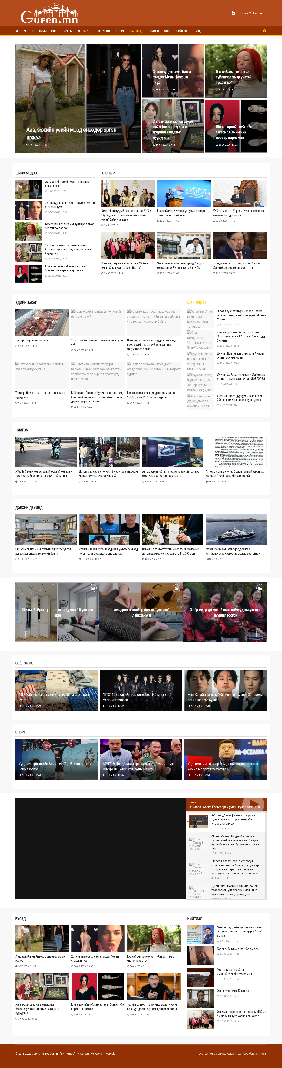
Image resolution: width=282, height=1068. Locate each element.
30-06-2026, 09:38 (165, 144)
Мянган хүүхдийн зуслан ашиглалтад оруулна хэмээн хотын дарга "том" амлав (240, 931)
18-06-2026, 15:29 (31, 706)
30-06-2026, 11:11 (228, 89)
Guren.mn (38, 1053)
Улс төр (28, 31)
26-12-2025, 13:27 (225, 273)
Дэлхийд (84, 31)
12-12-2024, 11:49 (229, 324)
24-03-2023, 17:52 (229, 384)
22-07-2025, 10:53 (139, 354)
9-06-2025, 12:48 (26, 402)
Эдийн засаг (48, 31)
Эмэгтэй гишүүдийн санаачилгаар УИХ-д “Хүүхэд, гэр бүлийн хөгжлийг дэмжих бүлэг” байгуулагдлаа (126, 215)
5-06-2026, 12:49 (217, 481)
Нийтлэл (182, 31)
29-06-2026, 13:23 (228, 144)
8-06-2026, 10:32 (114, 706)
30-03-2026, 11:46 (225, 220)
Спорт (120, 31)
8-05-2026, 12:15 (217, 559)
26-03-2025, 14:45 (83, 407)
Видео (154, 31)
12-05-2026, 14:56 (169, 220)
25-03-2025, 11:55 (139, 402)
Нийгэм (67, 31)
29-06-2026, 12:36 (139, 1014)
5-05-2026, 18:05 (114, 775)
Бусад (198, 31)
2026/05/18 (226, 623)
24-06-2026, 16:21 (27, 559)
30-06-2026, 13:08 (165, 89)
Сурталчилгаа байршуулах (216, 1053)
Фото (167, 31)
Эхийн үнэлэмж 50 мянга (233, 991)
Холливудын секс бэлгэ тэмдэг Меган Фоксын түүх (172, 77)
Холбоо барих (247, 1053)
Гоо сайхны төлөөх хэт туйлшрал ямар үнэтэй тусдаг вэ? (234, 77)
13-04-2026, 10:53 (200, 775)
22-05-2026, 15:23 (31, 775)
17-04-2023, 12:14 (229, 345)
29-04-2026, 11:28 (200, 706)
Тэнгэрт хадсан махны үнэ (31, 340)
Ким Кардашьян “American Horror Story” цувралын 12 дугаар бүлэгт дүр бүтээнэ (241, 336)
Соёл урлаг (103, 31)
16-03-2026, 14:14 (113, 273)
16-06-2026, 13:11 (91, 481)
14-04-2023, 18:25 (229, 362)
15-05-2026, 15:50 (113, 225)
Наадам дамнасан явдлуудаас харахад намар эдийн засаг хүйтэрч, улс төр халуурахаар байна (151, 345)
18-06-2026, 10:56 (27, 481)
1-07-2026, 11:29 (37, 144)
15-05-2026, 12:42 (154, 559)
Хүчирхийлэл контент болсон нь (238, 948)
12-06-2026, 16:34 (154, 481)
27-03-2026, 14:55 (27, 346)
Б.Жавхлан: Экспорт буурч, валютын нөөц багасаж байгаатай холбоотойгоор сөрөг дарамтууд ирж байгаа (97, 397)
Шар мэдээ (137, 31)
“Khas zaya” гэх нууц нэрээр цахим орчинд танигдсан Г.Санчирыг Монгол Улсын (242, 315)
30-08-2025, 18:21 (83, 350)
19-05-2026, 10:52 (91, 559)
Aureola (110, 1053)
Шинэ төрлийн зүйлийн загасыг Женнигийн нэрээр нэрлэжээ (234, 132)
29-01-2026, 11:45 (169, 273)
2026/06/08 (58, 623)
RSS (264, 1053)
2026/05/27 (142, 623)
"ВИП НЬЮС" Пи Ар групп (75, 1053)
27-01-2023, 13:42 (229, 405)
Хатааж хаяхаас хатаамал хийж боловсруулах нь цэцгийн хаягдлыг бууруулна (68, 249)
